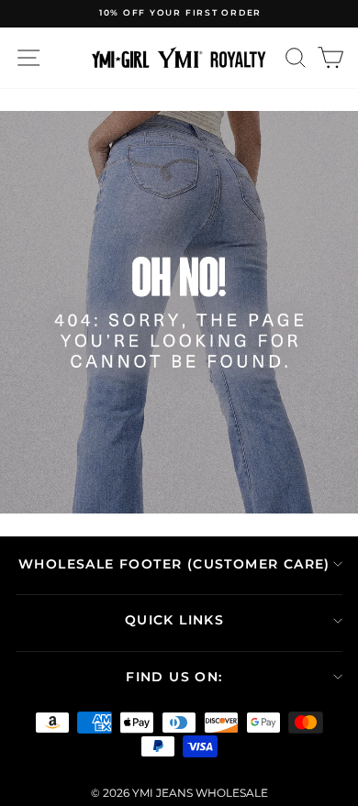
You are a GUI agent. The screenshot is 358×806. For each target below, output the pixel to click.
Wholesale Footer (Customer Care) (174, 564)
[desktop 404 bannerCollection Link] (179, 312)
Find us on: (174, 676)
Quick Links (174, 620)
